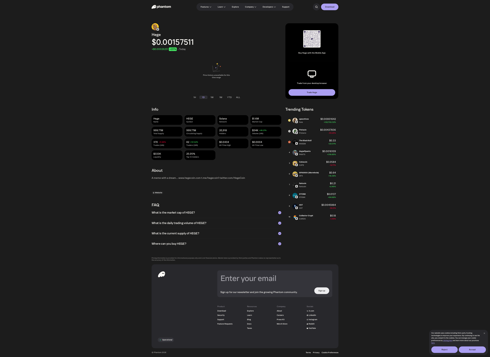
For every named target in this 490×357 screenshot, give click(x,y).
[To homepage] (161, 274)
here (433, 343)
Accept (472, 349)
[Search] (316, 6)
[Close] (484, 333)
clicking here (447, 341)
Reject (445, 349)
